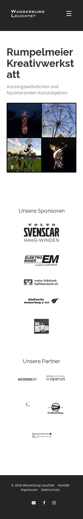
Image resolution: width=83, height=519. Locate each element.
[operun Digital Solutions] (55, 378)
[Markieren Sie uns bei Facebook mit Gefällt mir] (44, 502)
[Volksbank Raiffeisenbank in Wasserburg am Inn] (41, 282)
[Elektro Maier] (41, 260)
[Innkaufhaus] (55, 408)
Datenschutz (50, 490)
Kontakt (63, 485)
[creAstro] (27, 403)
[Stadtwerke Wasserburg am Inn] (41, 301)
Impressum (29, 490)
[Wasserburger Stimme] (41, 326)
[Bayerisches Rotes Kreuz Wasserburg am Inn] (41, 435)
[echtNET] (27, 379)
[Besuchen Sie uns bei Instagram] (54, 502)
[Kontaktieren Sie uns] (34, 502)
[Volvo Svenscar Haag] (41, 232)
